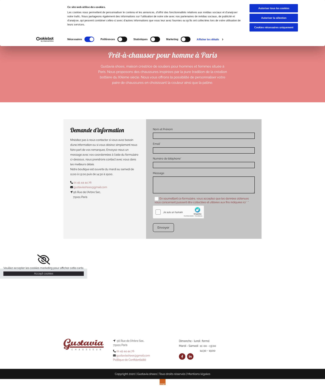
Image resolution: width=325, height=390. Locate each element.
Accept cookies (43, 273)
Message (158, 173)
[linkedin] (190, 356)
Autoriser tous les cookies (273, 8)
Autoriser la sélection (273, 17)
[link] (43, 260)
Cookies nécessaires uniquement (273, 27)
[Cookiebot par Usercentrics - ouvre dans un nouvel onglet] (45, 39)
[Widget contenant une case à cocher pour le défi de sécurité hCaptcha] (178, 212)
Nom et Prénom (163, 129)
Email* (157, 143)
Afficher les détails (208, 39)
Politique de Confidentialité (129, 359)
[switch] (122, 39)
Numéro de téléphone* (167, 158)
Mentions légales (198, 374)
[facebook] (182, 356)
